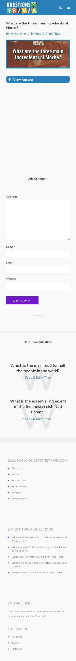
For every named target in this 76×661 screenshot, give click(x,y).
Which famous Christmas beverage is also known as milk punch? (39, 549)
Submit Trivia (19, 480)
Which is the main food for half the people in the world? (38, 368)
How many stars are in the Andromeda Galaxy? (37, 572)
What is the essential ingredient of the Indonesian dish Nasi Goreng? (38, 406)
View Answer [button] (23, 79)
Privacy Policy (19, 498)
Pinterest (17, 648)
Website (11, 278)
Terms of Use (19, 486)
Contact (16, 474)
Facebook (17, 636)
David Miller (19, 33)
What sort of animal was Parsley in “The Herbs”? (38, 556)
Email (10, 262)
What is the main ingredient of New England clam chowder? (39, 564)
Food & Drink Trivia (47, 33)
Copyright (17, 492)
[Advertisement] (38, 136)
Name (10, 246)
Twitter (15, 642)
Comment (12, 196)
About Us (17, 468)
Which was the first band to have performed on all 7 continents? (39, 539)
